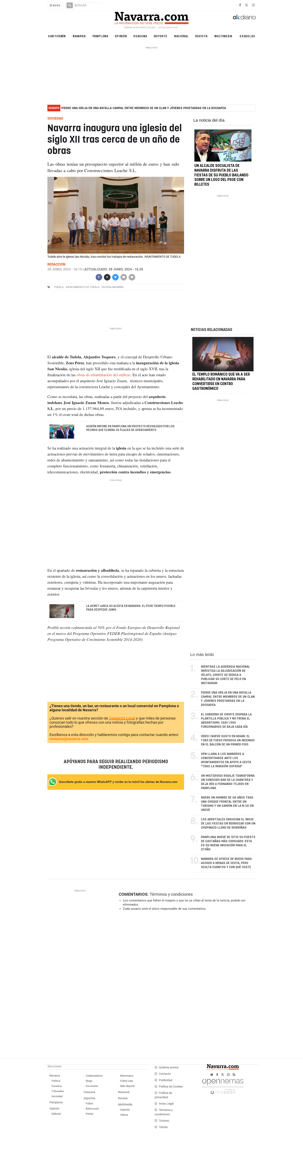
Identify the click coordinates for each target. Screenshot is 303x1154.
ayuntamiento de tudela (82, 287)
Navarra (79, 36)
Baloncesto (92, 1108)
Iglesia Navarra (112, 287)
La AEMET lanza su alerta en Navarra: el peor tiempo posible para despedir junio (131, 608)
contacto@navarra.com (68, 739)
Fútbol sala (126, 1080)
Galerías (125, 1109)
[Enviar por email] (123, 277)
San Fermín (57, 36)
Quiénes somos (169, 1067)
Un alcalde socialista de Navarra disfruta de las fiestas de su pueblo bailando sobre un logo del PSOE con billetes (221, 175)
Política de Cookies (171, 1086)
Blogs (89, 1080)
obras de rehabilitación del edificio (103, 374)
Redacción (56, 264)
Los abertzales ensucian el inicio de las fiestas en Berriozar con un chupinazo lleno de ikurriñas (228, 823)
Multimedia (223, 36)
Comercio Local (122, 718)
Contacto (165, 1074)
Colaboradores (94, 1075)
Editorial (56, 1113)
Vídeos (124, 1114)
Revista (201, 36)
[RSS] (234, 1075)
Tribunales (58, 1091)
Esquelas (247, 36)
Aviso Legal (166, 1103)
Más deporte (127, 1086)
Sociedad (57, 1096)
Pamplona (100, 36)
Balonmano (126, 1075)
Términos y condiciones (171, 894)
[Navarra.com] (151, 17)
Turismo (164, 1121)
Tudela (58, 287)
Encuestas (92, 1086)
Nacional (181, 36)
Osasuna (140, 36)
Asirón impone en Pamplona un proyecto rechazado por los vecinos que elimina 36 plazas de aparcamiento (130, 428)
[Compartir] (98, 277)
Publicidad (165, 1080)
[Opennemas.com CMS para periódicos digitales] (222, 1085)
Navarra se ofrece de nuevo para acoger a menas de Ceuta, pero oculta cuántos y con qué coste (226, 863)
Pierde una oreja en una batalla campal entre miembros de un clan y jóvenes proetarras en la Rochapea (143, 108)
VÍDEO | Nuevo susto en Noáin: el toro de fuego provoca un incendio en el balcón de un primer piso (228, 740)
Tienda (163, 1127)
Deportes (89, 1098)
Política (56, 1080)
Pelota (89, 1113)
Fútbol (89, 1103)
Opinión (121, 36)
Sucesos (57, 1086)
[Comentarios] (131, 277)
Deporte (161, 36)
